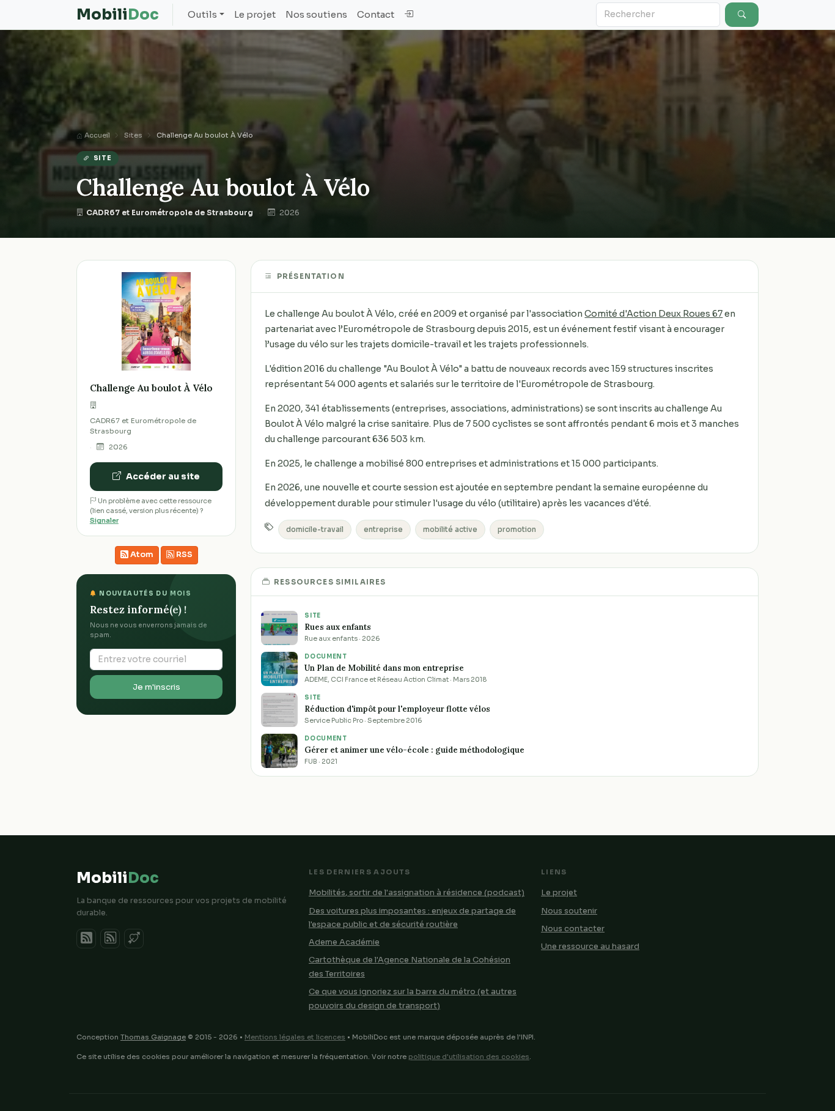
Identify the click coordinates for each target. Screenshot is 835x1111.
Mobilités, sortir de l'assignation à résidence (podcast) (416, 893)
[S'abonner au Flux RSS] (110, 938)
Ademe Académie (344, 942)
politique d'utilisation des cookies (468, 1056)
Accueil (96, 135)
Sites (133, 135)
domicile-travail (315, 529)
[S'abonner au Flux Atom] (86, 938)
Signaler (104, 521)
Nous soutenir (569, 911)
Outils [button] (202, 14)
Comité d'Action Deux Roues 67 (653, 313)
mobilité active (450, 529)
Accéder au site (163, 476)
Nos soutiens (316, 14)
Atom (140, 554)
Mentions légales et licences (295, 1037)
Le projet (255, 14)
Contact (375, 14)
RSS (183, 554)
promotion (517, 529)
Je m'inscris (156, 687)
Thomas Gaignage (153, 1037)
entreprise (383, 529)
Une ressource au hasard (590, 946)
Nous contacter (573, 929)
